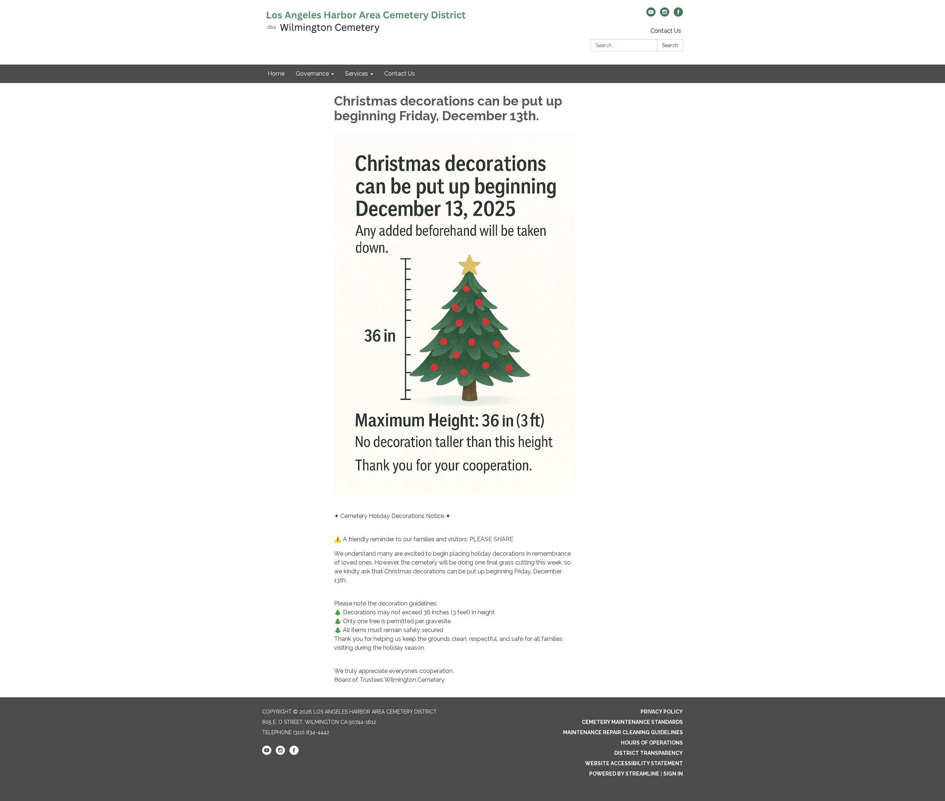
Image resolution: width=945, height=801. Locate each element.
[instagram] (664, 14)
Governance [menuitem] (312, 73)
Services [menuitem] (356, 73)
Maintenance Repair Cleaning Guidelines (623, 732)
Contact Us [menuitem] (399, 73)
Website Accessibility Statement (634, 763)
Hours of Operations (652, 743)
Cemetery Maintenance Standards (632, 722)
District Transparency (648, 753)
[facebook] (678, 14)
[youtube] (651, 14)
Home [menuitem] (276, 73)
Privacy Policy (661, 712)
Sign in (673, 774)
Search (670, 45)
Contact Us (665, 30)
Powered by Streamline (624, 774)
